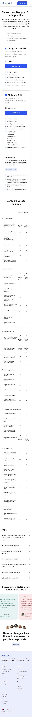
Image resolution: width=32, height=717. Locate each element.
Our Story (4, 696)
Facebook (19, 690)
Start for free (22, 3)
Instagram (19, 688)
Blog (18, 669)
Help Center (20, 678)
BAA (18, 673)
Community (5, 701)
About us (16, 645)
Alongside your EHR (7, 669)
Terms (7, 713)
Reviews (4, 699)
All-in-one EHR (5, 671)
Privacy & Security (22, 671)
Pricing (3, 673)
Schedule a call (11, 169)
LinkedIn (19, 686)
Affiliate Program (21, 676)
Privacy (3, 713)
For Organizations (6, 684)
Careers (4, 703)
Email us (19, 684)
